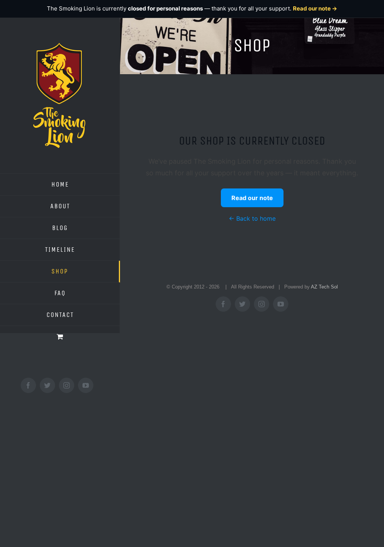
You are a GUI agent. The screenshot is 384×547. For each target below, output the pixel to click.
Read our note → (315, 8)
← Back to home (252, 218)
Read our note (252, 198)
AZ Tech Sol (324, 287)
